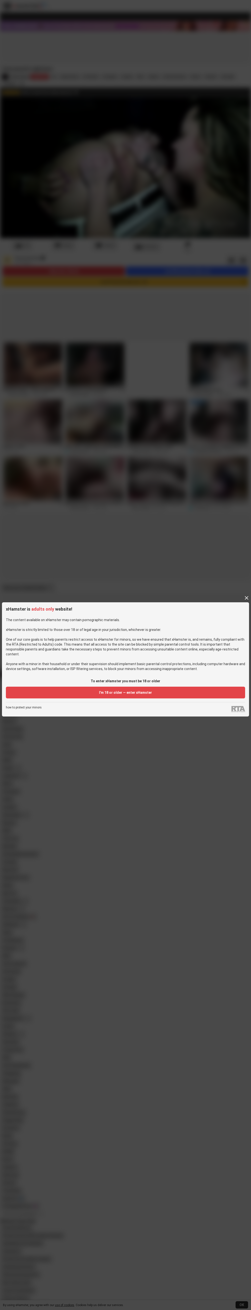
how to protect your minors (24, 707)
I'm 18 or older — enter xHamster (125, 692)
